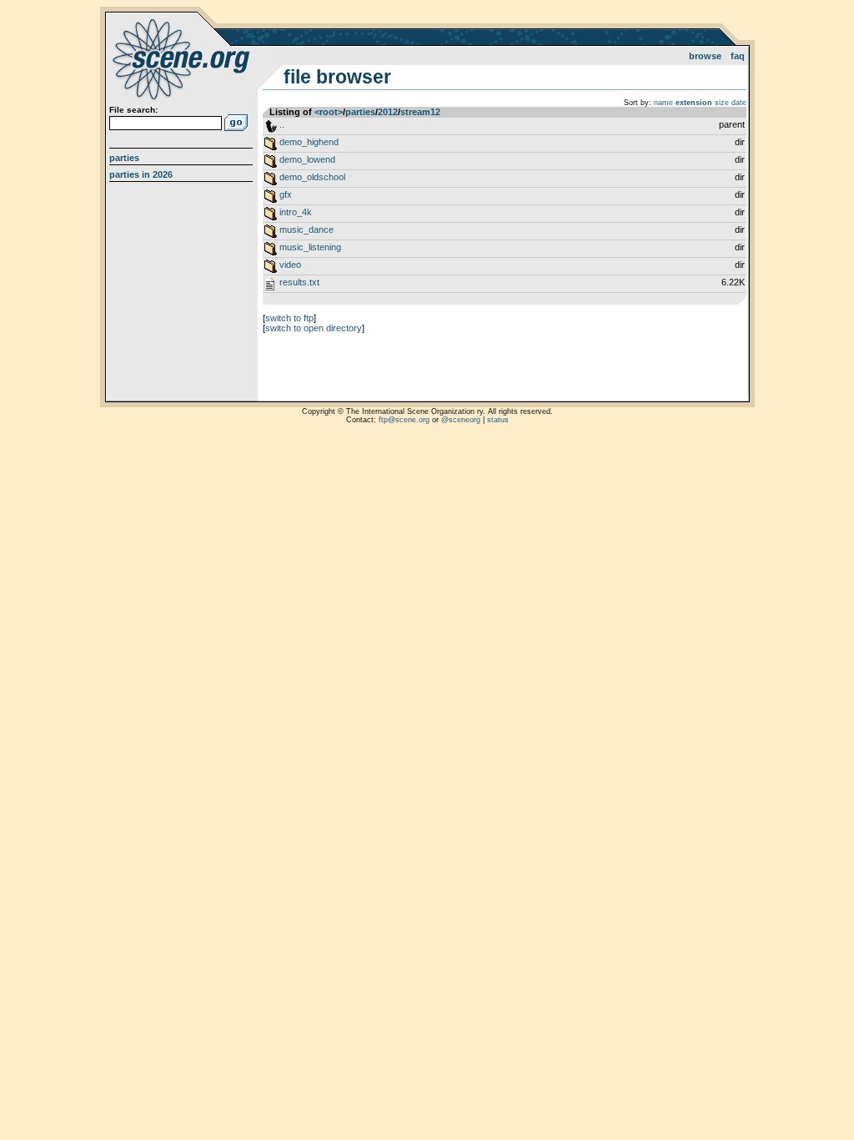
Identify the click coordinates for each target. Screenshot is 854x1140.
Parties (124, 158)
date (738, 102)
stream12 (420, 112)
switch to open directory (313, 328)
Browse (705, 56)
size (722, 102)
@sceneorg (460, 420)
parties (360, 112)
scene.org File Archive (183, 58)
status (498, 420)
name (663, 102)
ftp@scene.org (404, 420)
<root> (328, 112)
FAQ (738, 56)
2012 (388, 112)
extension (694, 102)
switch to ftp (289, 318)
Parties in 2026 (141, 174)
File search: (133, 109)
